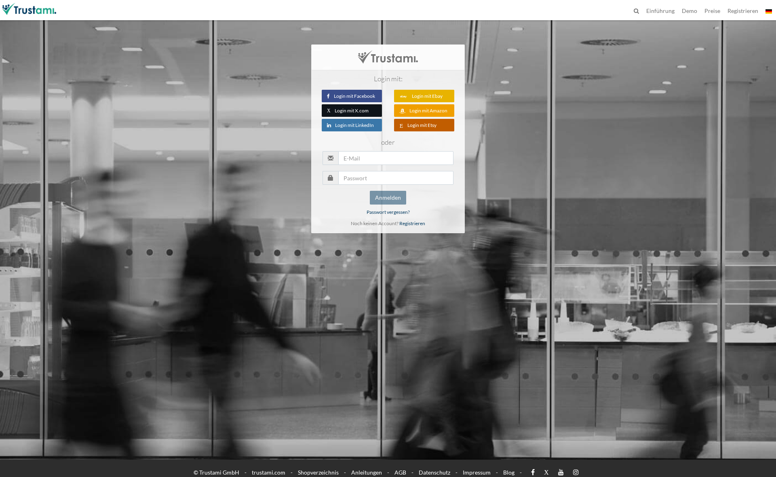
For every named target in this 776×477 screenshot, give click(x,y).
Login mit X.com (348, 111)
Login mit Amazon (428, 111)
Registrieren (412, 223)
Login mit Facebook (354, 96)
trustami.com (268, 472)
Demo (689, 10)
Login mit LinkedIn (354, 125)
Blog (509, 472)
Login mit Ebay (427, 96)
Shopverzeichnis (318, 472)
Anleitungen (366, 472)
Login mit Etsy (421, 125)
